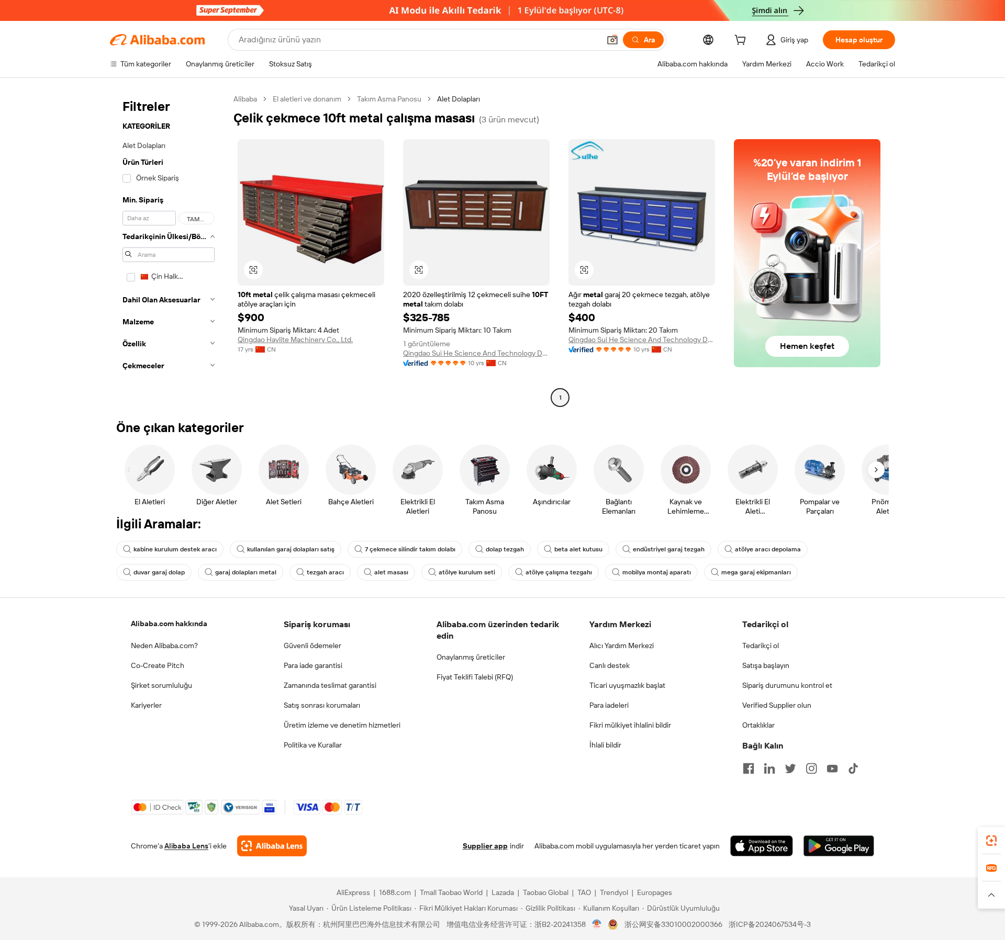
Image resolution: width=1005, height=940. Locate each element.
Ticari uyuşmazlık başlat (627, 685)
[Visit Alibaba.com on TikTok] (853, 768)
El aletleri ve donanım (307, 99)
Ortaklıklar (758, 725)
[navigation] (168, 249)
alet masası (391, 572)
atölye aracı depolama (768, 549)
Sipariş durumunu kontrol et (787, 685)
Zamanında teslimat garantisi (330, 685)
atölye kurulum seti (467, 572)
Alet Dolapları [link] (458, 99)
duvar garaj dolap (159, 572)
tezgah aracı (325, 572)
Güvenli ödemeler (312, 645)
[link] (991, 840)
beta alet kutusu (578, 549)
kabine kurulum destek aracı (175, 549)
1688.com (395, 892)
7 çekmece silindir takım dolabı (410, 549)
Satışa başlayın (765, 665)
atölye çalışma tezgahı (559, 572)
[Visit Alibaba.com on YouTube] (832, 768)
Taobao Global (545, 892)
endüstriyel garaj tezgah (669, 549)
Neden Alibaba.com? (164, 645)
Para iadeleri (609, 705)
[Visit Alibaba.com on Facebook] (748, 768)
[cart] (742, 41)
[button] (612, 39)
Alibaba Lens (186, 846)
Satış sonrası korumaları (322, 705)
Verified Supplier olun (776, 705)
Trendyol (614, 892)
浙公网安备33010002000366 (673, 924)
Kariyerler (146, 705)
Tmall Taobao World (451, 892)
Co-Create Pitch (157, 665)
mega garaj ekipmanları (756, 572)
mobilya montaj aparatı (656, 572)
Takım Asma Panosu (389, 99)
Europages (654, 892)
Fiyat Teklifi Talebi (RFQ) (475, 677)
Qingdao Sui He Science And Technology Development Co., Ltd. (476, 353)
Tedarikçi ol (760, 645)
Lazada (503, 892)
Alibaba (245, 99)
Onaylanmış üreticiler (471, 657)
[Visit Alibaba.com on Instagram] (811, 768)
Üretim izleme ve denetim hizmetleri (342, 725)
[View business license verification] (597, 924)
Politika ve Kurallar (313, 745)
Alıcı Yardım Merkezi (621, 645)
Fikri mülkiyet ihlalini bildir (630, 725)
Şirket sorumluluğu (161, 685)
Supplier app (485, 846)
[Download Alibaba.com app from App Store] (761, 845)
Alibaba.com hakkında (169, 623)
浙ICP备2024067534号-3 (770, 924)
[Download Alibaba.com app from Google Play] (838, 845)
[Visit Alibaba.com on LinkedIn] (769, 768)
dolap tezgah (505, 549)
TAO (584, 892)
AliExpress (353, 892)
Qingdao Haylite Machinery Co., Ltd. (295, 339)
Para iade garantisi (313, 665)
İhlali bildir (605, 745)
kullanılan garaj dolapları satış (290, 549)
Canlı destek (609, 665)
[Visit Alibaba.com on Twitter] (790, 768)
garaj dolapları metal (245, 572)
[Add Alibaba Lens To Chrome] (272, 845)
